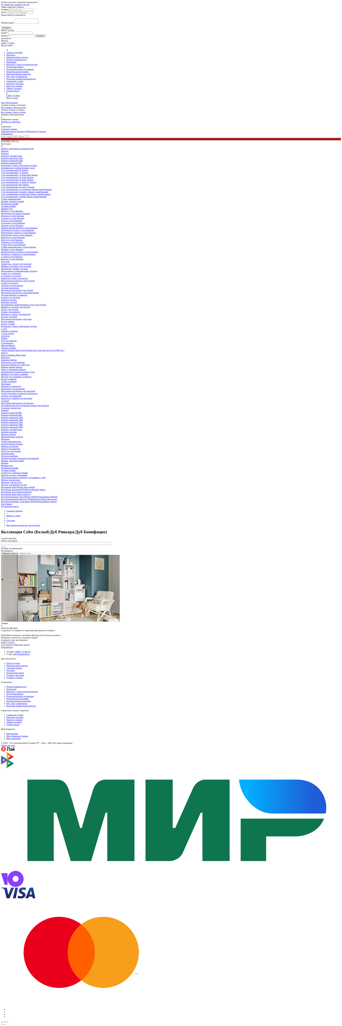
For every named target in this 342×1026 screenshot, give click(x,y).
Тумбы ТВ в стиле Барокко (13, 245)
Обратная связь (8, 745)
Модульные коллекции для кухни (16, 319)
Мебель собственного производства (17, 149)
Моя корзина (12, 734)
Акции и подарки (14, 52)
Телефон (5, 9)
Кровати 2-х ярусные (10, 297)
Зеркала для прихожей (11, 396)
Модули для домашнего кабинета (16, 377)
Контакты (10, 55)
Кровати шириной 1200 (12, 158)
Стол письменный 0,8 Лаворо (14, 170)
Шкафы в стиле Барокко (12, 249)
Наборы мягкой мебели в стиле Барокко (19, 228)
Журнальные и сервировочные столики (19, 271)
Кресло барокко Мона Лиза (13, 355)
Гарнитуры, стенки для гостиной (16, 264)
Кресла (4, 353)
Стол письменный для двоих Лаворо (18, 187)
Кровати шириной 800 (11, 163)
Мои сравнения (13, 738)
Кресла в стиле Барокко (12, 240)
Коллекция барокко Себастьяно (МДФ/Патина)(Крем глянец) (29, 501)
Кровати (5, 153)
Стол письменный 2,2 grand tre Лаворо (18, 182)
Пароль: (5, 36)
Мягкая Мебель (8, 345)
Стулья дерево (7, 333)
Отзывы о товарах (14, 678)
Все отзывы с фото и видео (13, 107)
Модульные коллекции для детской (17, 290)
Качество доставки (15, 84)
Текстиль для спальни (11, 451)
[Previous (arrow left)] (2, 1024)
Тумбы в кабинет (9, 381)
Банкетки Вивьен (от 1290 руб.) (15, 365)
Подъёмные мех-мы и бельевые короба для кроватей (25, 405)
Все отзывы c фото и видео (13, 112)
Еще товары (6, 504)
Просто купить (13, 663)
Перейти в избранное (11, 122)
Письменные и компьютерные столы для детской (23, 305)
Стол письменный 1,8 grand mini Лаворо (19, 175)
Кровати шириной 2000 (12, 427)
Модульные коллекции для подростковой (20, 293)
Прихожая (5, 384)
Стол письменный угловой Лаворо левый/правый (24, 197)
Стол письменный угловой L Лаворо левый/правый (24, 192)
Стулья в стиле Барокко (11, 257)
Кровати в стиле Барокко (12, 216)
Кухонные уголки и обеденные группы (19, 165)
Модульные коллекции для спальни (17, 403)
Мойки (4, 338)
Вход (3, 103)
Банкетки (5, 357)
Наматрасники (7, 453)
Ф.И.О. (4, 12)
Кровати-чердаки (9, 300)
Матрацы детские (9, 302)
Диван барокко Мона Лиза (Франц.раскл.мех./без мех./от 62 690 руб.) (32, 350)
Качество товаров (14, 86)
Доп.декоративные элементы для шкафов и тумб (23, 477)
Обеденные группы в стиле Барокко (17, 230)
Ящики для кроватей (10, 312)
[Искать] (2, 546)
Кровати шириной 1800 (12, 425)
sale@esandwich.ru (21, 654)
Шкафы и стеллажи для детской (15, 307)
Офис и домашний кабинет (13, 369)
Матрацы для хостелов (11, 482)
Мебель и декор (13, 516)
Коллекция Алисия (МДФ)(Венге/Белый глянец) (23, 489)
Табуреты (5, 336)
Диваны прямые (8, 348)
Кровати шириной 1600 (12, 161)
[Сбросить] (5, 546)
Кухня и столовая (9, 317)
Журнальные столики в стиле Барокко (18, 233)
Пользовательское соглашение (20, 69)
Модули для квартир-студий (14, 485)
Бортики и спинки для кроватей (15, 314)
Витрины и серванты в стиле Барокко (18, 254)
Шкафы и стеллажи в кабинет (14, 374)
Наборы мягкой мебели (11, 367)
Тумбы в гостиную (9, 283)
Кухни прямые (7, 321)
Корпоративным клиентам (18, 74)
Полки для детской (9, 309)
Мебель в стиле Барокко (12, 211)
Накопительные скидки (17, 57)
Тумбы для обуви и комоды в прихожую (19, 393)
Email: (4, 33)
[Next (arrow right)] (5, 1024)
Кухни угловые (8, 324)
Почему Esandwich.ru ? (16, 60)
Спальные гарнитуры (11, 408)
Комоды (4, 151)
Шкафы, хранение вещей (12, 201)
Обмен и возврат (14, 88)
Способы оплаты (14, 668)
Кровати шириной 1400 (12, 420)
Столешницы (7, 343)
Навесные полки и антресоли (14, 278)
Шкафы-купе (7, 209)
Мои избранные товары (17, 736)
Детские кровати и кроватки (14, 295)
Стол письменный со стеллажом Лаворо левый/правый (26, 189)
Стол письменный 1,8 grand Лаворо (17, 177)
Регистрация (12, 103)
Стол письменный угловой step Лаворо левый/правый (25, 194)
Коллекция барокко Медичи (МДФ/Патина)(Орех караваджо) (29, 499)
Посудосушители (9, 341)
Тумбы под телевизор (11, 273)
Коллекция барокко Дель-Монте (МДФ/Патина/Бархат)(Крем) (29, 497)
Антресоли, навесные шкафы (14, 473)
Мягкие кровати (8, 434)
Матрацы (5, 439)
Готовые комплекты (10, 288)
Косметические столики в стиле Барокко (19, 252)
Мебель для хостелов (10, 480)
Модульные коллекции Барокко (15, 213)
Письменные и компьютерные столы (18, 168)
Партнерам (11, 62)
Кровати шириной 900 (11, 415)
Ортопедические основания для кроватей (20, 458)
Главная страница (14, 511)
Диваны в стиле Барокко (12, 242)
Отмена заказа (12, 91)
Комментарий (7, 23)
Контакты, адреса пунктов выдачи (22, 64)
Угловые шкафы (8, 206)
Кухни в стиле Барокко (11, 221)
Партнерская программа (17, 72)
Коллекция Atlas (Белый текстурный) (18, 487)
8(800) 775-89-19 (22, 652)
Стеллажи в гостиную (11, 276)
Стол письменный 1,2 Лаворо (14, 173)
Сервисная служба (14, 81)
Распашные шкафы (9, 204)
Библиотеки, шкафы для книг (14, 269)
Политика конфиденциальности (21, 79)
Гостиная (5, 261)
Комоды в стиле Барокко (12, 259)
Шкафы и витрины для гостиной (16, 266)
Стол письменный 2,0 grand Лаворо (17, 180)
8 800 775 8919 (7, 43)
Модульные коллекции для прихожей (18, 391)
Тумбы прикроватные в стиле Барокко (18, 247)
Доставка (10, 670)
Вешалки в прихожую (11, 386)
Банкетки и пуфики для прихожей (16, 398)
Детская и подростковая (12, 285)
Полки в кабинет (9, 379)
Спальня (5, 401)
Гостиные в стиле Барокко (13, 223)
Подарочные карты (10, 506)
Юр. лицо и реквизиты (16, 76)
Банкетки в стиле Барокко (13, 237)
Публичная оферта (14, 67)
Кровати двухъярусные (11, 156)
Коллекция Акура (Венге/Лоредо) (16, 492)
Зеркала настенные (9, 446)
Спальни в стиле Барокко (12, 218)
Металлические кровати (12, 437)
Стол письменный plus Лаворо (15, 185)
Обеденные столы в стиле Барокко (17, 235)
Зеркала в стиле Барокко (12, 225)
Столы (4, 329)
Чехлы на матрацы (9, 456)
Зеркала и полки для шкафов (14, 475)
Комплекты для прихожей (13, 389)
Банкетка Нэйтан (9, 360)
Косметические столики (12, 444)
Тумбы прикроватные (11, 199)
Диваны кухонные (9, 331)
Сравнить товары (9, 129)
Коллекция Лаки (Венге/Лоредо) (16, 494)
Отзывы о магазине (15, 675)
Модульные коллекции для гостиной (18, 281)
